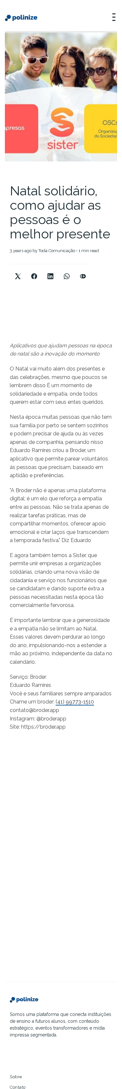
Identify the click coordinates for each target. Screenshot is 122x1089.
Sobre (16, 1076)
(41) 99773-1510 (75, 702)
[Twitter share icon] (18, 271)
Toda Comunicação (56, 250)
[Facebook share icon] (34, 271)
